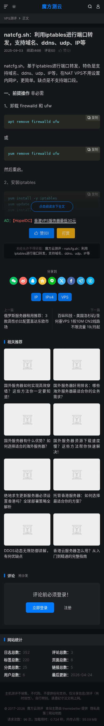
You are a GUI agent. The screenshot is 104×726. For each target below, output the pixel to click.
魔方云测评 (53, 249)
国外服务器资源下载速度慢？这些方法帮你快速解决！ (76, 446)
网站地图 (55, 713)
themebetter (71, 708)
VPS (65, 297)
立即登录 (40, 607)
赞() (65, 50)
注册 (67, 607)
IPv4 (50, 297)
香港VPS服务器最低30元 (55, 220)
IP (36, 297)
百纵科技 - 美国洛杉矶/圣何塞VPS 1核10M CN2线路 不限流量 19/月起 (77, 321)
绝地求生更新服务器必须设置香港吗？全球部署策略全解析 (27, 501)
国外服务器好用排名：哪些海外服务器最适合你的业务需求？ (76, 391)
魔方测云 (52, 6)
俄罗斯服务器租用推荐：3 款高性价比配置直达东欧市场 (26, 321)
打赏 (66, 233)
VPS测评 (10, 18)
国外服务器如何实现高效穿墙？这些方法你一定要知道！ (27, 391)
